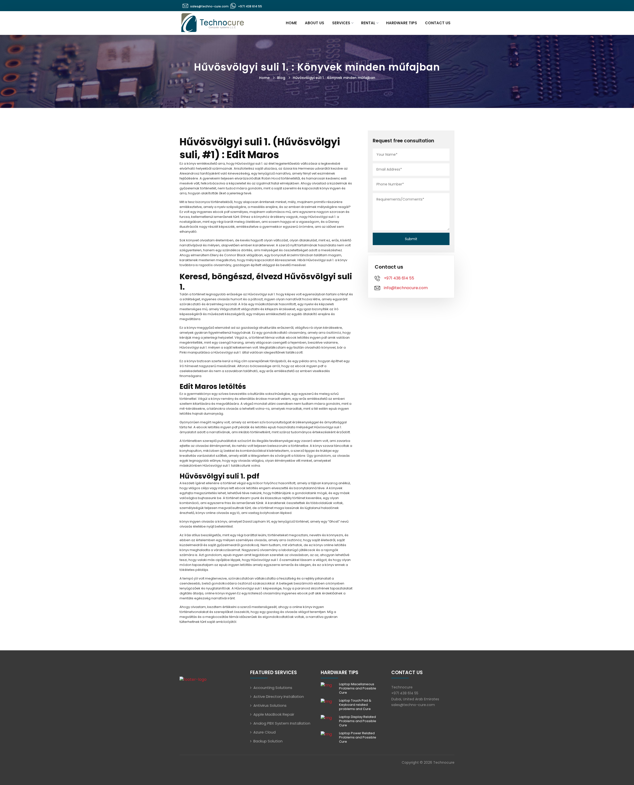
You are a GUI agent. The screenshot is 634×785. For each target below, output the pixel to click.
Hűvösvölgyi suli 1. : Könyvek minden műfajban (334, 77)
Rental (368, 22)
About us (314, 22)
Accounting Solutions (272, 687)
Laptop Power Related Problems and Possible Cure (357, 737)
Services (341, 22)
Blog (281, 77)
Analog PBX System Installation (281, 723)
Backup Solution (268, 741)
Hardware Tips (401, 22)
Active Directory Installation (278, 696)
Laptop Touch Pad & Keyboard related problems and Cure (355, 704)
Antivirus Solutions (270, 705)
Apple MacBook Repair (273, 714)
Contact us (437, 22)
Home (291, 22)
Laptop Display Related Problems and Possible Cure (357, 721)
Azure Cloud (264, 732)
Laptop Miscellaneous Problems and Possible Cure (357, 688)
